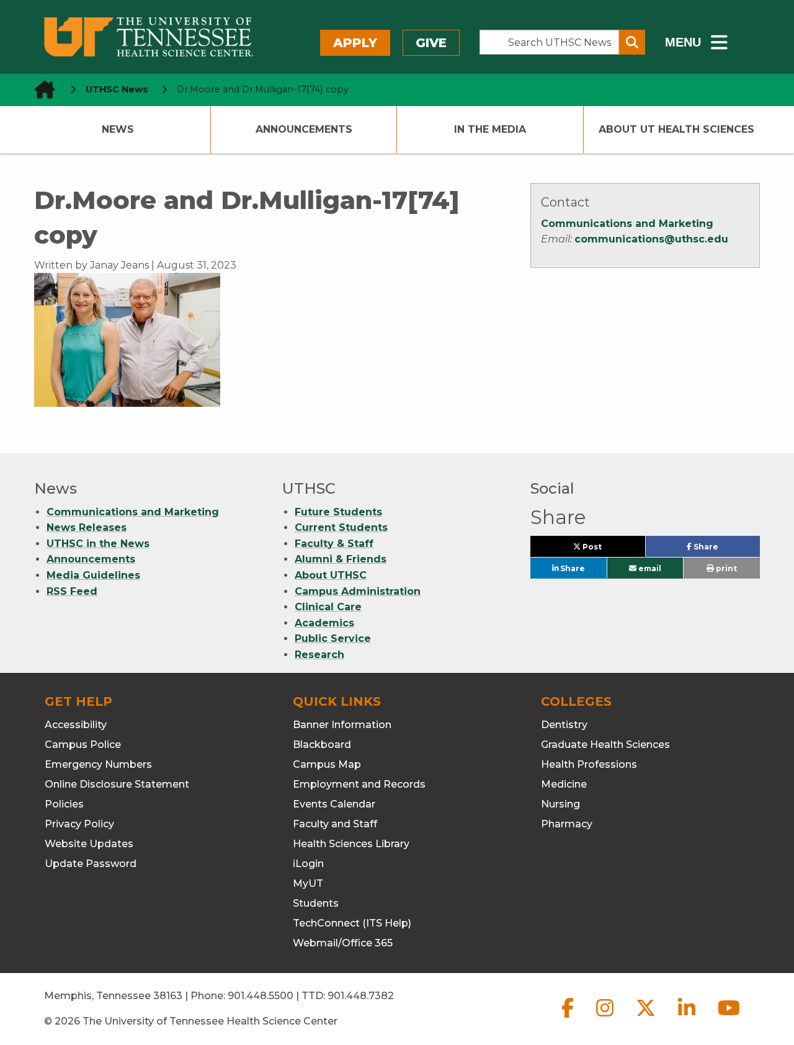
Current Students (341, 527)
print (725, 568)
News (118, 129)
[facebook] (568, 1018)
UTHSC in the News (98, 543)
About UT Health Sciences (676, 129)
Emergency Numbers (98, 764)
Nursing (560, 804)
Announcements (304, 129)
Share (725, 549)
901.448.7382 (361, 996)
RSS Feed (72, 591)
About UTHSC (331, 575)
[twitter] (647, 1018)
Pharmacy (566, 824)
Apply (355, 42)
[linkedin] (688, 1018)
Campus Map (327, 764)
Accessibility (76, 725)
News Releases (87, 527)
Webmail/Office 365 (343, 943)
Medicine (564, 784)
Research (319, 654)
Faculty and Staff (335, 824)
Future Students (338, 512)
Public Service (333, 638)
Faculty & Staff (334, 543)
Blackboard (322, 744)
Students (316, 903)
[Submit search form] (632, 42)
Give (431, 42)
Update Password (90, 863)
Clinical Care (328, 607)
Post (606, 549)
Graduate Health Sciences (605, 744)
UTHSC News (117, 89)
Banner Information (342, 725)
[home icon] (41, 89)
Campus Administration (358, 591)
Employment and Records (359, 784)
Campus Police (83, 744)
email (648, 568)
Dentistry (564, 725)
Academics (324, 623)
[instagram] (606, 1018)
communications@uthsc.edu (651, 239)
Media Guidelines (93, 575)
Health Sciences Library (351, 844)
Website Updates (89, 844)
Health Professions (589, 764)
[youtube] (729, 1018)
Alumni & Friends (340, 559)
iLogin (308, 863)
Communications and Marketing (627, 223)
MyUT (308, 883)
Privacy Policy (79, 824)
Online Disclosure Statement (117, 784)
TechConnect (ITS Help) (352, 923)
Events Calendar (334, 804)
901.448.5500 (260, 996)
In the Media (490, 129)
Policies (64, 804)
